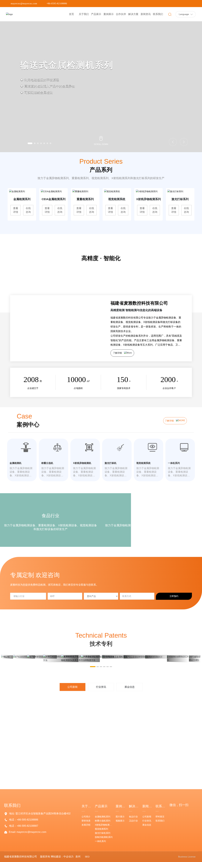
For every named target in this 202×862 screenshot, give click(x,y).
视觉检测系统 (143, 463)
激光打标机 (110, 463)
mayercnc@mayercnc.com (24, 3)
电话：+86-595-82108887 (23, 825)
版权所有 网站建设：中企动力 (57, 856)
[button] (28, 143)
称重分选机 (47, 463)
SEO (87, 856)
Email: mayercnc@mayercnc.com (27, 832)
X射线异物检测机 (82, 463)
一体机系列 (174, 463)
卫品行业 (151, 515)
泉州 (77, 856)
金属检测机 (15, 463)
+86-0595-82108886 (57, 3)
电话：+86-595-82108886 (23, 819)
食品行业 (50, 515)
